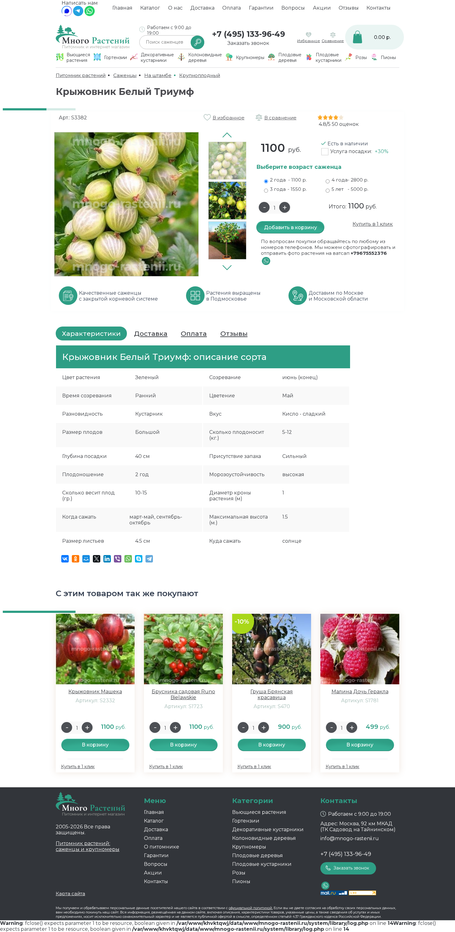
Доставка (202, 8)
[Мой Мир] (86, 558)
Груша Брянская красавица (271, 694)
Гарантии (261, 8)
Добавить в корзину (290, 227)
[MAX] (67, 14)
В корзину (95, 745)
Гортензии (245, 821)
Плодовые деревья (257, 855)
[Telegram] (78, 14)
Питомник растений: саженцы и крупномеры (87, 846)
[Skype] (138, 558)
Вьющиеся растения (259, 812)
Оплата (231, 8)
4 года (350, 180)
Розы (238, 873)
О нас (175, 8)
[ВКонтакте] (65, 558)
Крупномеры (249, 847)
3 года (288, 189)
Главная (122, 8)
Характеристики (91, 333)
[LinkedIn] (107, 558)
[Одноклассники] (75, 558)
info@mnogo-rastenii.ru (349, 838)
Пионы (241, 881)
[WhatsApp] (89, 14)
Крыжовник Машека (95, 692)
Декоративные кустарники (268, 829)
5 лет (350, 189)
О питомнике (161, 847)
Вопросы (293, 8)
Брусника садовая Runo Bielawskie (183, 694)
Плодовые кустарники (262, 864)
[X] (96, 558)
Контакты (378, 8)
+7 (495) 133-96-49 (248, 34)
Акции (322, 8)
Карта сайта (70, 893)
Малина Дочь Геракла (360, 692)
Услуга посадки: (359, 151)
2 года (288, 180)
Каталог (150, 8)
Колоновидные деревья (264, 838)
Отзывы (349, 8)
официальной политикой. (251, 908)
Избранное (308, 40)
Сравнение (333, 40)
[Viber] (117, 558)
